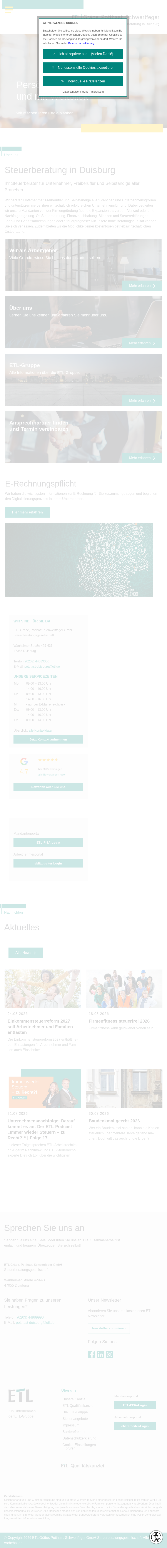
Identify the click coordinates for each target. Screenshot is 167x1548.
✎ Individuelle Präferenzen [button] (83, 81)
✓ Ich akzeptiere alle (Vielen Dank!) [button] (83, 54)
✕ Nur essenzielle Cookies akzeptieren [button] (83, 67)
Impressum (97, 91)
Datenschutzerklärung (81, 43)
